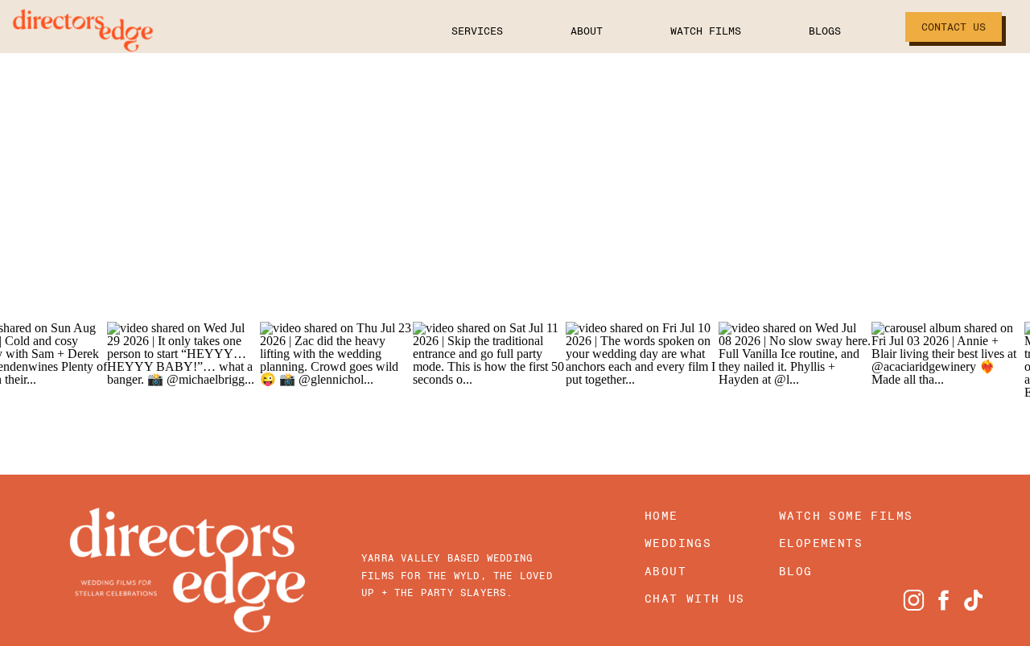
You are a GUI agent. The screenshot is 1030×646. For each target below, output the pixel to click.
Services (477, 31)
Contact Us (953, 27)
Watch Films (705, 31)
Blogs (825, 31)
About (587, 31)
